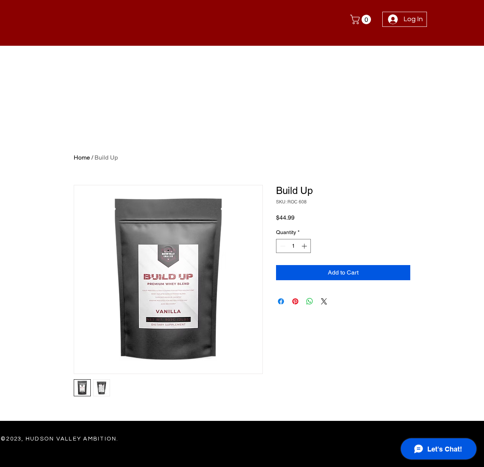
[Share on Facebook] (280, 301)
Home (82, 157)
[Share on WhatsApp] (309, 301)
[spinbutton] (293, 246)
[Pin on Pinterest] (295, 301)
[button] (361, 19)
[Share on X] (324, 301)
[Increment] (305, 246)
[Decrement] (282, 246)
